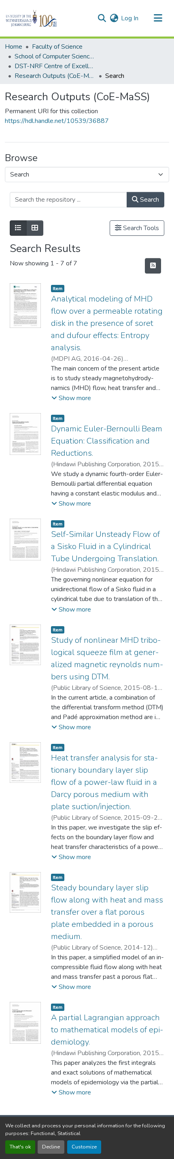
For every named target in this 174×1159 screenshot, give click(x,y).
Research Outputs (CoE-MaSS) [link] (55, 75)
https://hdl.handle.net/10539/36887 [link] (57, 120)
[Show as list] (18, 228)
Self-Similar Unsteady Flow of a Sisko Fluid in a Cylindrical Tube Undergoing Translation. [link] (105, 546)
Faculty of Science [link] (57, 46)
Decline (51, 1146)
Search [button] (148, 199)
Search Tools (140, 228)
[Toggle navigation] (157, 18)
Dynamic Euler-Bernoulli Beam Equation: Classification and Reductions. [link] (106, 441)
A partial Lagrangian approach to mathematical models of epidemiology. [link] (107, 1029)
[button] (45, 18)
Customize (84, 1146)
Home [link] (13, 46)
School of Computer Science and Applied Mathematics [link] (55, 56)
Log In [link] (129, 18)
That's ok (20, 1146)
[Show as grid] (34, 228)
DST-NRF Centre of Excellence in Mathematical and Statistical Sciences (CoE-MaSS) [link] (55, 66)
